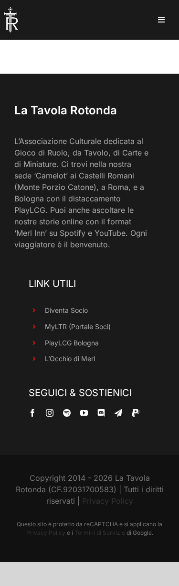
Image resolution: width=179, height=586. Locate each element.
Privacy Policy (107, 501)
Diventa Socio (66, 310)
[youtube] (84, 413)
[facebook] (32, 413)
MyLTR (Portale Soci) (78, 326)
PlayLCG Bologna (72, 343)
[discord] (101, 413)
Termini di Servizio (99, 532)
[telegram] (118, 413)
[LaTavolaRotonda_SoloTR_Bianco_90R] (11, 11)
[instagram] (49, 413)
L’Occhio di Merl (70, 358)
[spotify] (67, 413)
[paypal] (135, 413)
